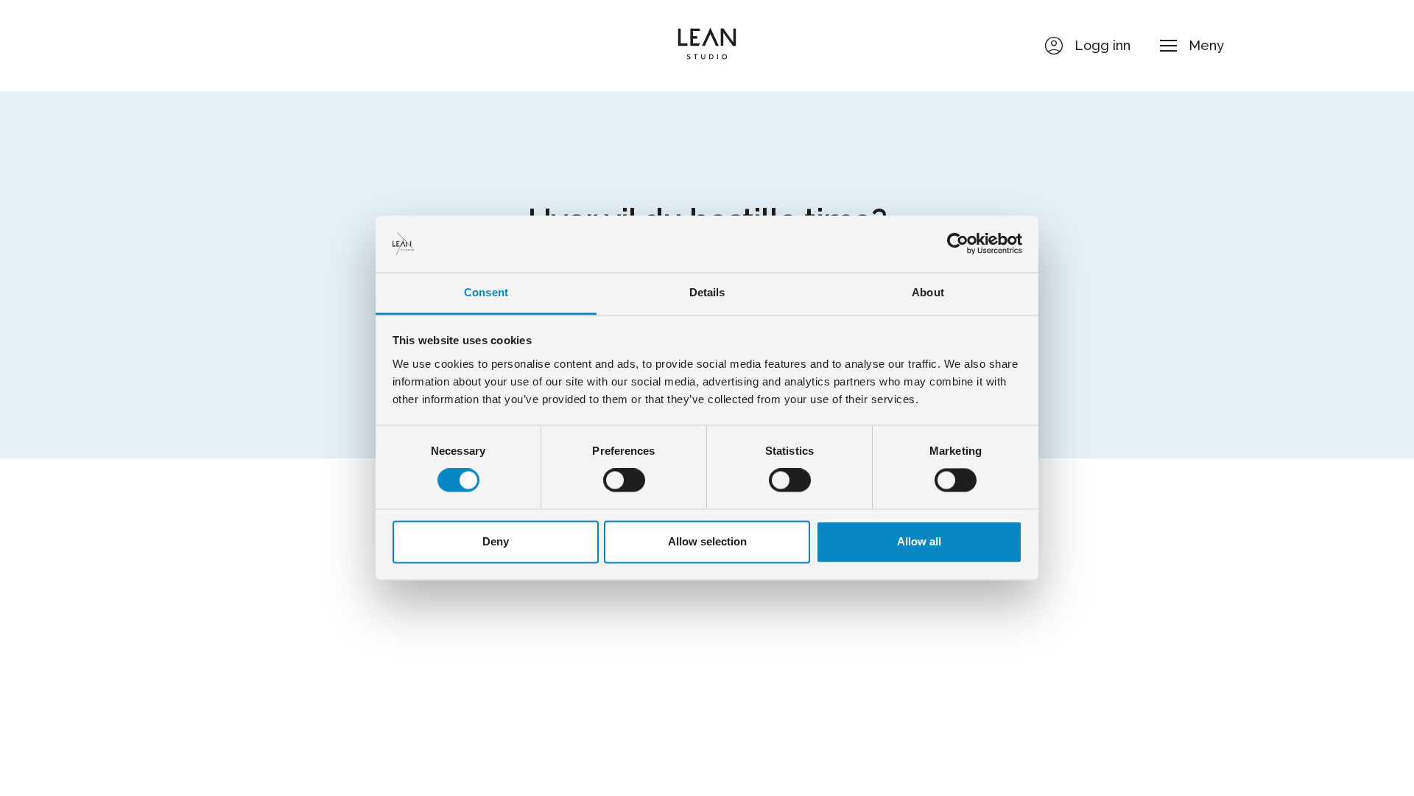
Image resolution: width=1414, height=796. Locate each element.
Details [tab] (707, 292)
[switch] (624, 480)
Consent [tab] (486, 292)
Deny (495, 541)
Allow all (919, 541)
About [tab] (928, 292)
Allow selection (707, 541)
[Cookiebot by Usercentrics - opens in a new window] (957, 244)
